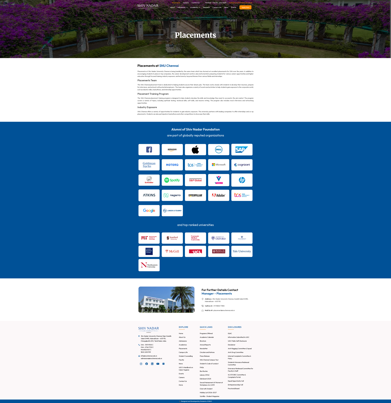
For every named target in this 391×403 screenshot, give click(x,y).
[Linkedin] (152, 363)
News (226, 7)
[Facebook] (146, 363)
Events (233, 7)
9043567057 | (146, 350)
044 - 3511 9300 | (147, 345)
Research (206, 7)
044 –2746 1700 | (147, 347)
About (172, 7)
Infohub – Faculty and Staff (215, 3)
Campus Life (217, 7)
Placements (176, 3)
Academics (194, 7)
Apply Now (245, 7)
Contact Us (196, 3)
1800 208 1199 (146, 352)
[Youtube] (157, 363)
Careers (186, 3)
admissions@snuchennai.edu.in (151, 358)
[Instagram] (141, 363)
